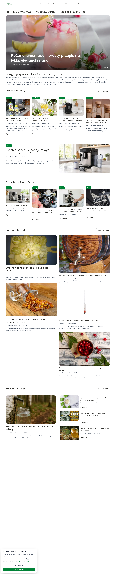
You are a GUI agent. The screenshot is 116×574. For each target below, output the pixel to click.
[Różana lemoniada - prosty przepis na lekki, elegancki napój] (58, 42)
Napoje (73, 3)
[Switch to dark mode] (108, 3)
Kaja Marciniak (14, 64)
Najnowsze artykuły (45, 3)
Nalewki (67, 3)
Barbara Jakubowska (11, 123)
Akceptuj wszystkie (19, 569)
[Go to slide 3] (107, 67)
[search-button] (105, 4)
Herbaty (60, 3)
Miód (79, 3)
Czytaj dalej (10, 168)
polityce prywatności (24, 561)
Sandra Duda (89, 125)
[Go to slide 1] (104, 67)
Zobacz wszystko (103, 91)
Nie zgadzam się (19, 565)
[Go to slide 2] (105, 67)
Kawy (54, 3)
